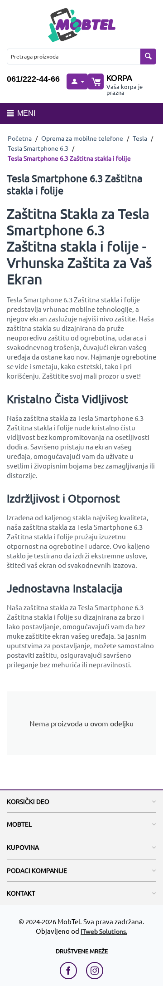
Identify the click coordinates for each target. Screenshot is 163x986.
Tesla (140, 138)
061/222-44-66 (33, 79)
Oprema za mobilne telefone (82, 138)
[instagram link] (94, 970)
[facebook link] (71, 970)
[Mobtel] (81, 24)
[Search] (148, 56)
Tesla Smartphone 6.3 (38, 148)
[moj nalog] (77, 81)
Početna (20, 138)
